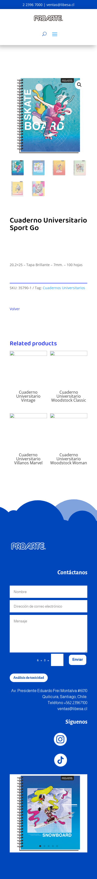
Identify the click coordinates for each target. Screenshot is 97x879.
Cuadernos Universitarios (64, 287)
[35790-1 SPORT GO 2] (48, 851)
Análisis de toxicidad (28, 678)
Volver (15, 308)
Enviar (77, 659)
